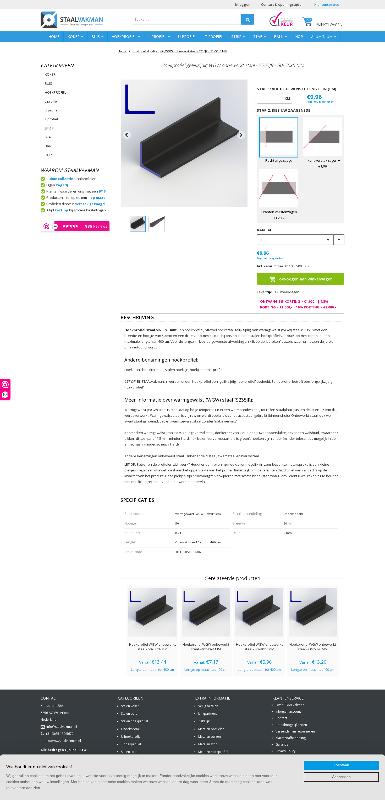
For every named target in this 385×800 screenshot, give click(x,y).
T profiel (214, 36)
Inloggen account (288, 711)
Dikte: (237, 532)
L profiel (157, 36)
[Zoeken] (247, 19)
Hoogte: (130, 523)
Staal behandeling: (247, 513)
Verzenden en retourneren (295, 731)
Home (53, 36)
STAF (258, 36)
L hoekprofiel (131, 729)
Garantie (282, 744)
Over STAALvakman (290, 705)
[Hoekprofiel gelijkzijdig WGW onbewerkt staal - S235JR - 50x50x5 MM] (138, 224)
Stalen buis (129, 713)
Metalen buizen (209, 736)
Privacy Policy (285, 751)
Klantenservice (326, 4)
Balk (279, 36)
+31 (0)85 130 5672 (60, 733)
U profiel (187, 36)
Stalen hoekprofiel (134, 721)
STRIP (237, 36)
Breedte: (239, 523)
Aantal (264, 229)
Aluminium (322, 36)
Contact (281, 718)
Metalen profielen (211, 729)
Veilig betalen (208, 706)
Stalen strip (129, 752)
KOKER (74, 36)
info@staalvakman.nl (61, 726)
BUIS (96, 36)
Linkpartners (207, 713)
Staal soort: (133, 513)
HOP (299, 36)
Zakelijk (204, 721)
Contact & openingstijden (282, 4)
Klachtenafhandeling (291, 738)
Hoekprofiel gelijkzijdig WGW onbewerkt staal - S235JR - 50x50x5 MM (180, 51)
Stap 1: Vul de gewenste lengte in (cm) (296, 88)
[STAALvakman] (83, 21)
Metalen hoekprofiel (213, 752)
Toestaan (341, 765)
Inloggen (242, 4)
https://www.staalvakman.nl (61, 741)
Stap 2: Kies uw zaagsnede (283, 110)
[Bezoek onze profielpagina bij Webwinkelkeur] (281, 26)
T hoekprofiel (131, 744)
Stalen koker (130, 706)
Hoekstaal (132, 369)
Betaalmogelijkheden (291, 725)
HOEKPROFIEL (125, 36)
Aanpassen (341, 777)
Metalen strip (208, 744)
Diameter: (132, 532)
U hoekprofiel (131, 736)
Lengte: (130, 542)
